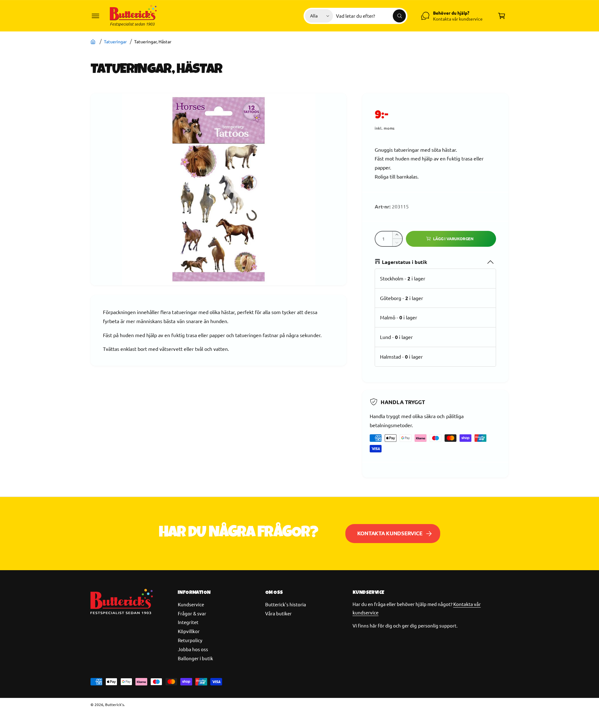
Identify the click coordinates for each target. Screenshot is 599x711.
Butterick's (114, 704)
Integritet (188, 622)
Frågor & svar (192, 613)
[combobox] (370, 16)
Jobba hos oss (193, 649)
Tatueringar (115, 41)
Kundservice (191, 604)
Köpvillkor (189, 631)
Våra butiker (278, 613)
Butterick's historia (285, 604)
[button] (95, 16)
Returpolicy (190, 640)
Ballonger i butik (195, 658)
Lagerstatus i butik (404, 262)
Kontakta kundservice (389, 533)
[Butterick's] (93, 41)
